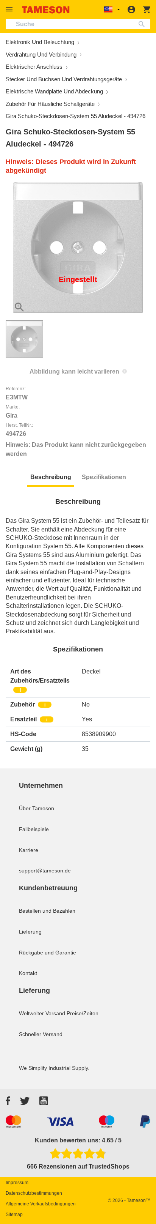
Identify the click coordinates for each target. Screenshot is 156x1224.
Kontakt (28, 973)
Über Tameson (36, 808)
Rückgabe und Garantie (47, 953)
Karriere (28, 850)
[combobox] (78, 24)
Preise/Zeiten (82, 1013)
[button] (10, 9)
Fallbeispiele (34, 829)
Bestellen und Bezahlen (47, 911)
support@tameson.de (45, 871)
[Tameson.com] (45, 9)
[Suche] (143, 24)
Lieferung (30, 932)
